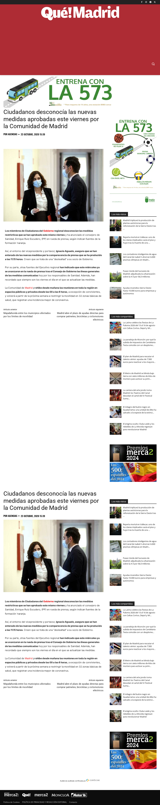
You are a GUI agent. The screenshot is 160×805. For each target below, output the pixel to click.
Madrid (28, 287)
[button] (153, 64)
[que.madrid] (80, 13)
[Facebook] (142, 2)
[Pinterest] (21, 141)
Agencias (12, 134)
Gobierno (48, 230)
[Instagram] (146, 2)
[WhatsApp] (28, 141)
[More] (57, 141)
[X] (155, 2)
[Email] (50, 141)
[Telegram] (150, 2)
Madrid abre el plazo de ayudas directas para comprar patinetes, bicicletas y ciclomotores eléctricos (80, 316)
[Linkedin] (42, 141)
